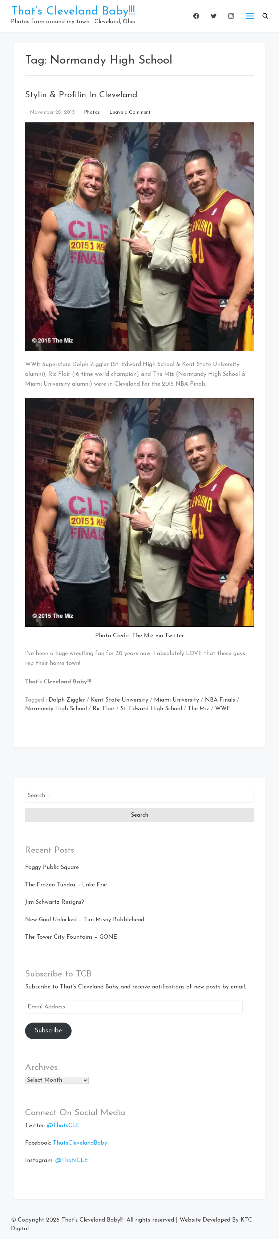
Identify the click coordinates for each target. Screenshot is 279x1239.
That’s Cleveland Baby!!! (73, 11)
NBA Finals (220, 700)
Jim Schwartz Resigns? (54, 902)
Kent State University (119, 700)
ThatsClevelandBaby (80, 1143)
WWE (222, 709)
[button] (265, 16)
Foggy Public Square (52, 867)
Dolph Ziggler (67, 700)
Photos (92, 112)
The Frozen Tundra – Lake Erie (66, 885)
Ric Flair (103, 709)
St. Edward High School (151, 709)
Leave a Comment (130, 112)
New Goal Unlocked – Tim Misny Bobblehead (84, 920)
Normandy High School (56, 709)
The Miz (198, 709)
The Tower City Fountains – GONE (71, 937)
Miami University (176, 700)
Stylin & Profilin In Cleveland (81, 95)
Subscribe (48, 1031)
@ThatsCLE (63, 1126)
